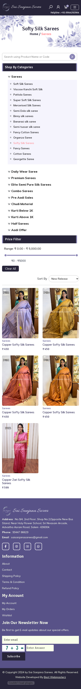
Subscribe (13, 656)
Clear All (10, 268)
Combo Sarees (22, 191)
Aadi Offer (19, 230)
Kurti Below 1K (22, 210)
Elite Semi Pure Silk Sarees (31, 184)
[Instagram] (16, 546)
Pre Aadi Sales (22, 197)
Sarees (16, 76)
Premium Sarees (23, 178)
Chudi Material (22, 204)
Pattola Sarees (22, 94)
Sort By (42, 278)
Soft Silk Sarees (23, 84)
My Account (9, 603)
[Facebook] (5, 546)
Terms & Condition (13, 582)
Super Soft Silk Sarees (27, 100)
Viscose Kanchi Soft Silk (28, 89)
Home (34, 34)
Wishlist (7, 615)
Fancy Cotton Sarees (26, 132)
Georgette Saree (23, 159)
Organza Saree (22, 137)
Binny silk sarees (23, 116)
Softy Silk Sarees (23, 143)
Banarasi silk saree (24, 121)
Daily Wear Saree (24, 171)
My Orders (8, 609)
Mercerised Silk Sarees (27, 105)
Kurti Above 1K (22, 217)
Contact (7, 569)
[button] (58, 7)
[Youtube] (27, 546)
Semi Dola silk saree (25, 111)
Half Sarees (20, 223)
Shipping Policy (11, 576)
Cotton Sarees (22, 153)
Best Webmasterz (55, 677)
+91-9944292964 (70, 12)
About (6, 563)
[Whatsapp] (38, 546)
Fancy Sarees (21, 148)
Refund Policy (10, 588)
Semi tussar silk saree (26, 127)
